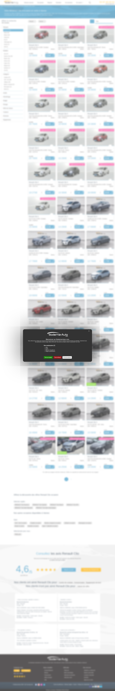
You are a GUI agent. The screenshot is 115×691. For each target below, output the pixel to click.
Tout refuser (57, 357)
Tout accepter (48, 357)
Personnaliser (67, 357)
